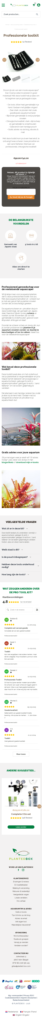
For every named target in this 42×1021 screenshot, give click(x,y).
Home (7, 24)
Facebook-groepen (21, 939)
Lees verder (21, 827)
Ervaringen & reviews (21, 882)
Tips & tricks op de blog (21, 915)
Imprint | (24, 998)
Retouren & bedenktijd (21, 891)
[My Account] (38, 5)
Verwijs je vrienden (21, 942)
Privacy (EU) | (29, 995)
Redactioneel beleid (21, 1000)
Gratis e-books (21, 912)
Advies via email (21, 918)
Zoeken (37, 14)
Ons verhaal (21, 901)
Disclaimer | (32, 998)
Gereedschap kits (29, 24)
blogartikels (7, 462)
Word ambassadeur (21, 936)
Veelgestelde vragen (21, 894)
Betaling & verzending (21, 888)
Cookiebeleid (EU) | (12, 998)
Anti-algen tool (21, 922)
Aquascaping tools (17, 24)
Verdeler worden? (21, 945)
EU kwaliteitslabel (21, 885)
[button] (38, 60)
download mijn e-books (27, 462)
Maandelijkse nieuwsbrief (21, 925)
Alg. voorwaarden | (15, 995)
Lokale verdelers (21, 898)
